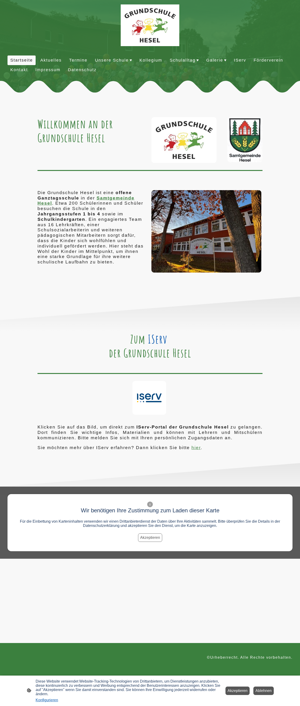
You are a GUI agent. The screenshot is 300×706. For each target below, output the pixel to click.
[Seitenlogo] (150, 25)
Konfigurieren (47, 700)
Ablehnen (263, 691)
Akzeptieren (150, 538)
